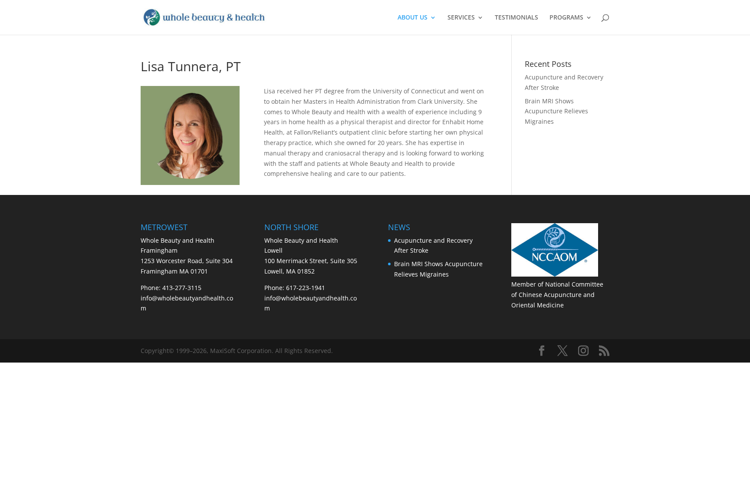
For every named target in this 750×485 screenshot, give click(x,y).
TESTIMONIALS (516, 17)
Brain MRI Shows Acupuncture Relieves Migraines (556, 111)
